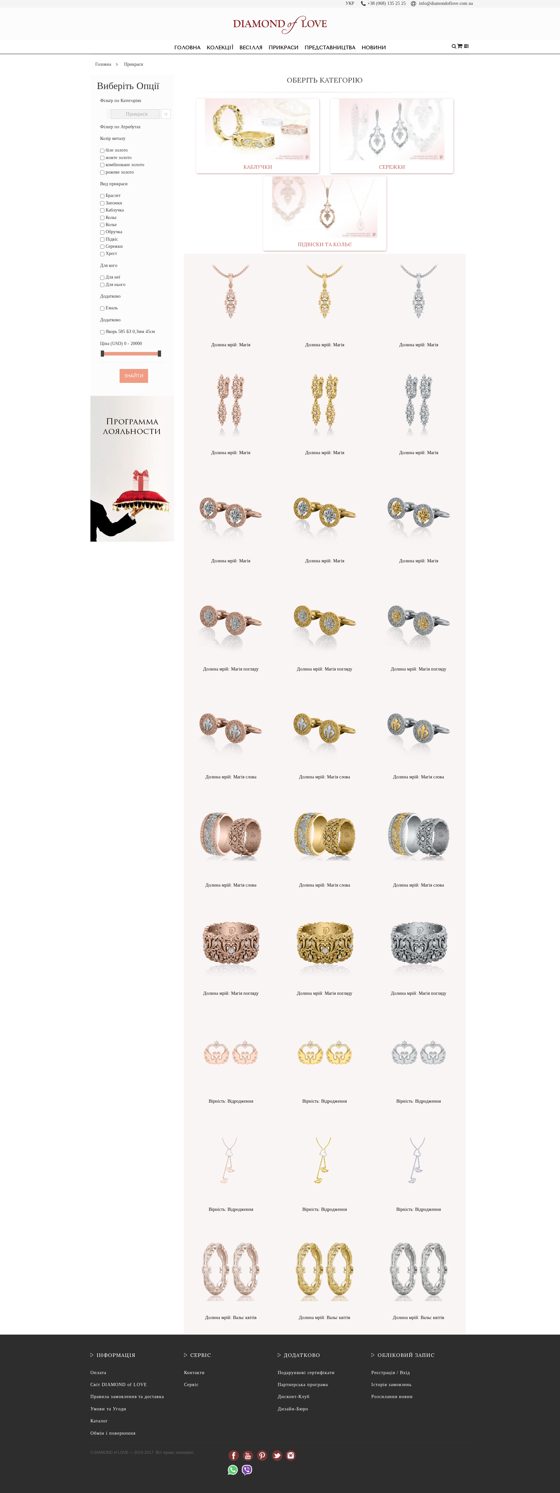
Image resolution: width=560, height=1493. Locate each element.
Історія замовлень (391, 1384)
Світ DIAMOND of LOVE (118, 1384)
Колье (110, 224)
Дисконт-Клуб (293, 1396)
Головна (187, 48)
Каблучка (114, 210)
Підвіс (111, 239)
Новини (374, 48)
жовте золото (118, 157)
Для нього (114, 284)
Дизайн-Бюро (293, 1409)
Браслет (112, 195)
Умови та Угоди (108, 1409)
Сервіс (191, 1384)
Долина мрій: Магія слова (230, 777)
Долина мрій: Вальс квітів (231, 1317)
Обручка (113, 231)
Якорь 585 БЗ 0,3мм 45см (129, 331)
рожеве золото (119, 172)
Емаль (111, 307)
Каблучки (257, 167)
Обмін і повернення (112, 1433)
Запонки (113, 203)
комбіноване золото (124, 164)
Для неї (112, 277)
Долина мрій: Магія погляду (231, 669)
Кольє (110, 217)
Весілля (250, 48)
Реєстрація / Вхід (390, 1372)
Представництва (330, 48)
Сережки (113, 246)
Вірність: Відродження (231, 1101)
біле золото (116, 150)
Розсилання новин (392, 1396)
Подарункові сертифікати (306, 1372)
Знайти (133, 376)
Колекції (220, 48)
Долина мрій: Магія (230, 344)
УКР (349, 3)
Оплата (98, 1372)
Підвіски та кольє (325, 244)
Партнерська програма (303, 1384)
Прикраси (283, 48)
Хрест (110, 253)
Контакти (194, 1372)
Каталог (99, 1420)
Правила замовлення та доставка (127, 1396)
